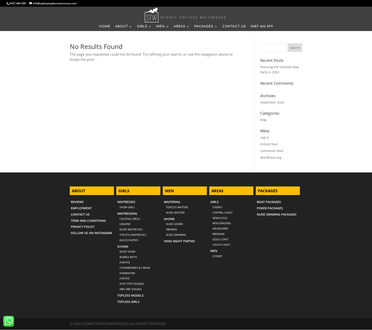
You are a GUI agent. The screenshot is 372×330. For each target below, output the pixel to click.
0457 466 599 (17, 3)
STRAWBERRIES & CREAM (134, 268)
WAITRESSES (126, 202)
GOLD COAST (220, 239)
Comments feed (271, 151)
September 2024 (272, 102)
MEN (160, 26)
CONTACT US (234, 26)
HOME (104, 26)
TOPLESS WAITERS (177, 207)
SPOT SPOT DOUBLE (131, 284)
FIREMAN (171, 229)
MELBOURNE (220, 228)
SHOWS (122, 246)
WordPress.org (270, 157)
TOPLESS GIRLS (128, 302)
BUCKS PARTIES (128, 240)
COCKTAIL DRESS (129, 219)
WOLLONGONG (221, 223)
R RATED (124, 262)
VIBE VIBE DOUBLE (130, 289)
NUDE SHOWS (174, 224)
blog (263, 120)
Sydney (217, 207)
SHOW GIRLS (127, 207)
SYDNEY (217, 256)
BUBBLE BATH (128, 257)
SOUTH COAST (221, 245)
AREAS (179, 26)
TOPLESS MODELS (130, 295)
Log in (264, 137)
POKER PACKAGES (270, 208)
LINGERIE (124, 224)
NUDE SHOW (127, 251)
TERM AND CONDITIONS (88, 221)
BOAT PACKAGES (269, 202)
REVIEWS (77, 202)
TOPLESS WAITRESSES (132, 235)
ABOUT (121, 26)
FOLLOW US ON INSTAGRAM (91, 233)
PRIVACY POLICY (83, 227)
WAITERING (172, 202)
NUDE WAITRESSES (131, 229)
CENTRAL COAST (222, 212)
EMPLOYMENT (81, 208)
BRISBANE (218, 234)
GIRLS (142, 26)
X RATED (124, 278)
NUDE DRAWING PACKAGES (276, 214)
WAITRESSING (127, 213)
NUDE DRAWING (176, 235)
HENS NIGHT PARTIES (179, 241)
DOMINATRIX (127, 273)
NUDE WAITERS (175, 212)
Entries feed (269, 144)
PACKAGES (203, 26)
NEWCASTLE (220, 218)
